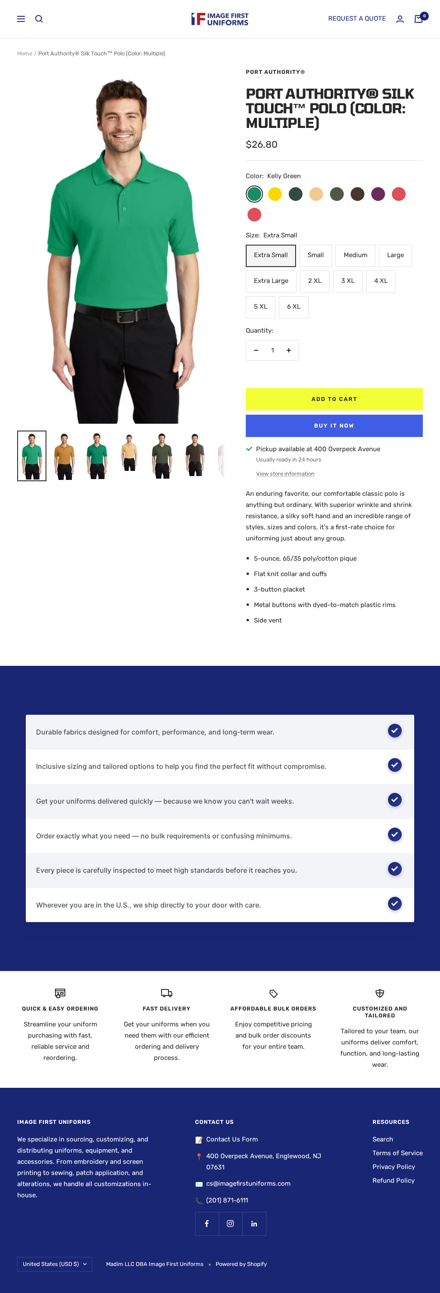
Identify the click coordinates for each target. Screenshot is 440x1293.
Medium (355, 255)
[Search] (39, 19)
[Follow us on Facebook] (207, 1223)
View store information (285, 473)
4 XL (381, 281)
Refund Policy (394, 1180)
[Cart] (418, 19)
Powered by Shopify (241, 1264)
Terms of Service (398, 1153)
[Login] (400, 19)
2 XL (314, 281)
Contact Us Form (232, 1139)
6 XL (293, 306)
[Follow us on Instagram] (230, 1223)
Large (395, 255)
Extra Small (271, 255)
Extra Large (271, 281)
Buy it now (334, 425)
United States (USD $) (51, 1264)
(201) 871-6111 (227, 1200)
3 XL (347, 281)
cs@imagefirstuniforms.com (248, 1183)
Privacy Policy (394, 1167)
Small (316, 255)
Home (24, 53)
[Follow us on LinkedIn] (254, 1223)
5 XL (260, 306)
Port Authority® (276, 72)
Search (383, 1139)
